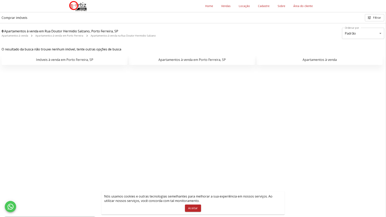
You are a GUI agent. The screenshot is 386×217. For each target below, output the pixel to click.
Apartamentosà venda (320, 59)
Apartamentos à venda (15, 35)
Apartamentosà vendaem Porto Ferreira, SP (192, 59)
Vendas (226, 6)
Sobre (281, 6)
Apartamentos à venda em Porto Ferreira (59, 35)
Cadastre (264, 6)
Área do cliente (303, 6)
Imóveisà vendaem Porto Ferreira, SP (64, 59)
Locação (244, 6)
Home (209, 6)
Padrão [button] (350, 33)
